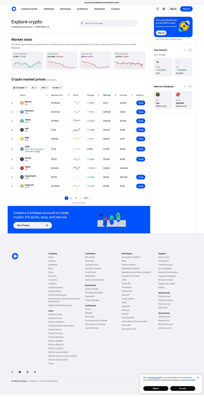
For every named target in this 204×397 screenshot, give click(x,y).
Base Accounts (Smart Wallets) (136, 272)
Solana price (164, 304)
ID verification (165, 268)
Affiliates (52, 264)
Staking (88, 313)
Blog (50, 268)
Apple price (163, 320)
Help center (164, 257)
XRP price (163, 307)
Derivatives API (129, 329)
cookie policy (155, 377)
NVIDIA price (164, 316)
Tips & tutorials (55, 333)
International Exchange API (134, 321)
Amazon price (164, 328)
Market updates (55, 341)
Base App (89, 261)
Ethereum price (165, 300)
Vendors (52, 283)
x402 (124, 280)
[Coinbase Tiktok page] (35, 372)
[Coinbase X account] (12, 372)
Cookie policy (54, 291)
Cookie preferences (57, 295)
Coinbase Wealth (93, 268)
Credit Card (90, 272)
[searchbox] (111, 23)
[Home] (14, 8)
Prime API (126, 325)
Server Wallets (129, 264)
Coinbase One (91, 264)
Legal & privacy (55, 287)
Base (124, 261)
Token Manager (92, 300)
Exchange (89, 316)
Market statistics (56, 322)
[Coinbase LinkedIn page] (20, 372)
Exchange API (128, 317)
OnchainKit (127, 291)
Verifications (128, 299)
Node (124, 302)
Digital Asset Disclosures (60, 305)
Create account (165, 264)
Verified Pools (92, 328)
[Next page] (90, 198)
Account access (165, 280)
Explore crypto (55, 314)
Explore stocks (55, 318)
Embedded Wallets (131, 268)
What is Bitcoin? (56, 344)
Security (52, 276)
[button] (49, 8)
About (51, 257)
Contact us (163, 261)
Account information (168, 272)
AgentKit (126, 306)
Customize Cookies (188, 380)
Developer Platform (131, 257)
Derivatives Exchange (95, 324)
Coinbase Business (94, 292)
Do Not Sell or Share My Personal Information (64, 300)
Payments (90, 296)
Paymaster (127, 287)
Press (51, 272)
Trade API (126, 283)
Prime (88, 309)
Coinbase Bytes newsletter (61, 325)
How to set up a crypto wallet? (62, 356)
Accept (182, 388)
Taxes (51, 363)
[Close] (197, 377)
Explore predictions (94, 280)
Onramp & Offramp (130, 276)
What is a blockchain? (58, 352)
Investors (52, 280)
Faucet (125, 314)
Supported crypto (166, 283)
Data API (126, 295)
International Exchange (96, 320)
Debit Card (90, 276)
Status (161, 287)
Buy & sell (90, 257)
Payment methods (167, 276)
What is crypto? (55, 348)
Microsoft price (165, 324)
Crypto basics (54, 329)
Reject (156, 388)
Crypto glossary (55, 337)
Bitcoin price (164, 296)
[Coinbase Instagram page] (27, 372)
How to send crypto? (58, 359)
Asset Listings (92, 289)
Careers (52, 261)
